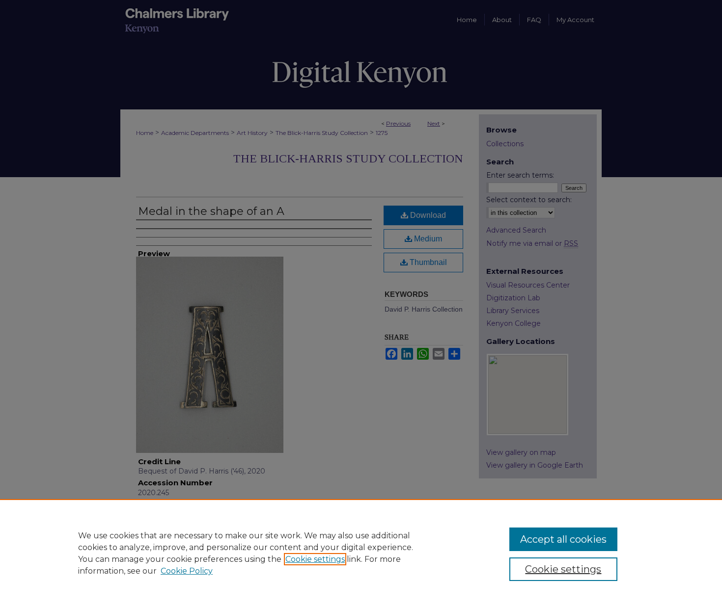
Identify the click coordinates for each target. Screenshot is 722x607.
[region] (361, 553)
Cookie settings (315, 559)
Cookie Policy (187, 571)
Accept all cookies (563, 539)
